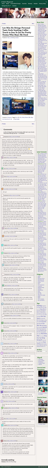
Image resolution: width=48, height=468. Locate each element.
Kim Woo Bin (42, 318)
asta (4, 189)
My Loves (40, 293)
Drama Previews (41, 281)
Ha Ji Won (44, 307)
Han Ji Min (38, 309)
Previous (3, 23)
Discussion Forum (41, 278)
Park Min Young (40, 331)
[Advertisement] (42, 129)
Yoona (38, 345)
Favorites (24, 3)
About (7, 3)
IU (45, 309)
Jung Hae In (40, 313)
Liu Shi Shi (40, 327)
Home (3, 3)
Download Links (41, 279)
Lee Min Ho (18, 117)
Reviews (14, 5)
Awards (39, 276)
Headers (36, 3)
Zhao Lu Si (43, 346)
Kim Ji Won (43, 314)
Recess (39, 297)
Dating (39, 306)
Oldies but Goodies (41, 295)
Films (39, 283)
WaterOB (40, 364)
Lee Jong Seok (42, 321)
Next (33, 23)
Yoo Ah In (45, 343)
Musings (39, 292)
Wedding (39, 343)
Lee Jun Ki (39, 323)
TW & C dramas (41, 299)
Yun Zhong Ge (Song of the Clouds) (42, 393)
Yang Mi (42, 343)
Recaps (39, 296)
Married (45, 327)
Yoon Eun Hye (42, 345)
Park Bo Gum (43, 330)
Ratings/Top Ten (6, 5)
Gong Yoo (40, 307)
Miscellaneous (40, 290)
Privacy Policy (42, 3)
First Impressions (41, 284)
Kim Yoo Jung (40, 320)
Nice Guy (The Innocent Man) (42, 415)
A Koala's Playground (7, 2)
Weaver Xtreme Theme (43, 466)
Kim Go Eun (39, 314)
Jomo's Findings (41, 360)
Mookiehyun (40, 361)
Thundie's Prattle (41, 363)
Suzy (44, 342)
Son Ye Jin (9, 119)
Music (39, 291)
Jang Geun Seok (40, 310)
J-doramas (40, 286)
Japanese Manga (41, 287)
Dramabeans (40, 359)
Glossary (30, 3)
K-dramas (9, 117)
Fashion (39, 282)
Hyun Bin (42, 309)
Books (39, 277)
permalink (17, 119)
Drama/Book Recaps (16, 3)
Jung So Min (44, 313)
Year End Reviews (41, 300)
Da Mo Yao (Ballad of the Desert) (42, 378)
